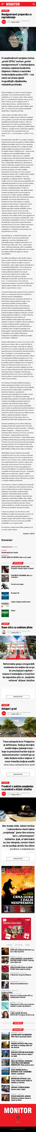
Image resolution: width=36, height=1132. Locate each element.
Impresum (18, 1122)
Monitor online (15, 22)
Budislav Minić (15, 632)
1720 (15, 547)
